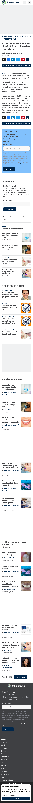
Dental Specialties (10, 37)
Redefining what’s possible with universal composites (10, 584)
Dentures (5, 303)
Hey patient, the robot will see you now (10, 246)
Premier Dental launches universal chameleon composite (11, 420)
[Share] (8, 59)
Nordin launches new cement (10, 568)
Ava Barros (7, 410)
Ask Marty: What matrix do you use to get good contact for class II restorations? (10, 295)
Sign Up (9, 169)
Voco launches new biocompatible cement (9, 627)
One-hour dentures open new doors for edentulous (9, 308)
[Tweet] (18, 59)
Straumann (6, 73)
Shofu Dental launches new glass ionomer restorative (9, 271)
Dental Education (8, 316)
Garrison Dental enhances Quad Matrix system (8, 500)
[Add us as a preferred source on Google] (27, 59)
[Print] (4, 59)
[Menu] (29, 2)
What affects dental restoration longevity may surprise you (10, 645)
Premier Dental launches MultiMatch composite (10, 483)
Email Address (8, 145)
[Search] (24, 2)
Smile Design (25, 37)
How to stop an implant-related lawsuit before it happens (8, 321)
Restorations (10, 39)
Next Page (21, 677)
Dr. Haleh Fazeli (9, 558)
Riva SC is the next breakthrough (9, 554)
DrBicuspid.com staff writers (12, 53)
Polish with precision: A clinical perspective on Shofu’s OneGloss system (10, 660)
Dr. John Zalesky (9, 589)
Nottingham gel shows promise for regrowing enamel (10, 235)
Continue (10, 209)
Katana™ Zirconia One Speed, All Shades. (9, 260)
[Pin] (23, 59)
